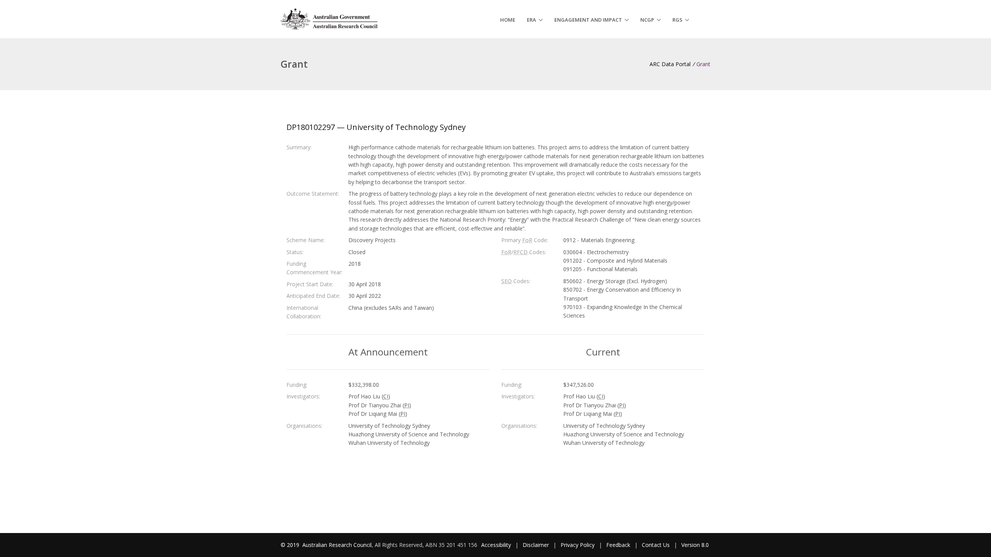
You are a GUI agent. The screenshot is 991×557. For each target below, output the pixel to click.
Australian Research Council (337, 544)
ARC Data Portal (670, 64)
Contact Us (656, 544)
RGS (677, 19)
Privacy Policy (578, 544)
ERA (531, 19)
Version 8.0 (695, 544)
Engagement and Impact (588, 19)
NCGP (647, 19)
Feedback (618, 544)
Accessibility (496, 544)
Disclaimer (536, 544)
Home (507, 19)
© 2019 (291, 544)
